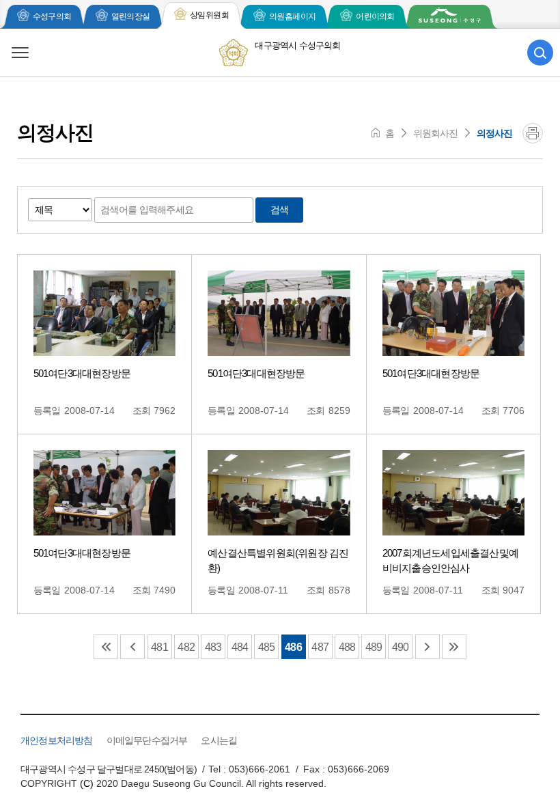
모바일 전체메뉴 (20, 53)
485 (266, 647)
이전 (132, 647)
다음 (427, 647)
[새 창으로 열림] (450, 17)
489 (373, 647)
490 (400, 647)
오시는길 (219, 740)
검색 (279, 209)
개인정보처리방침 (56, 740)
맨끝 (454, 647)
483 (213, 647)
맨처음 (106, 647)
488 (347, 647)
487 (319, 647)
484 (240, 647)
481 (159, 647)
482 (186, 647)
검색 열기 (540, 53)
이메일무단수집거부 (147, 740)
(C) (87, 783)
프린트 (532, 133)
